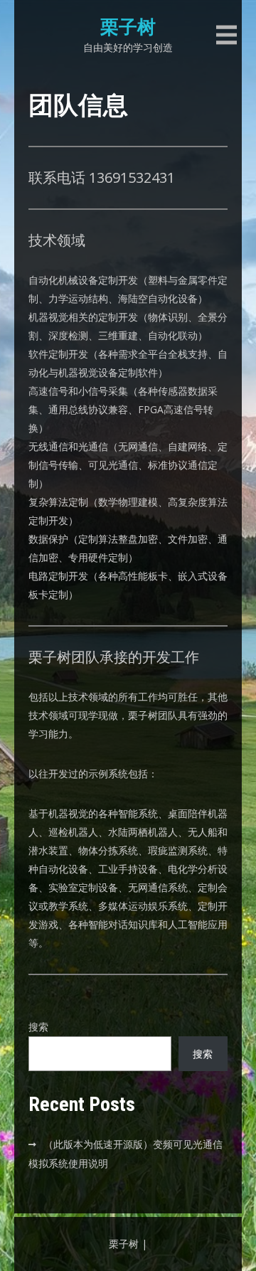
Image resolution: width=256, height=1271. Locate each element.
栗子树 (128, 27)
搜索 (38, 1026)
